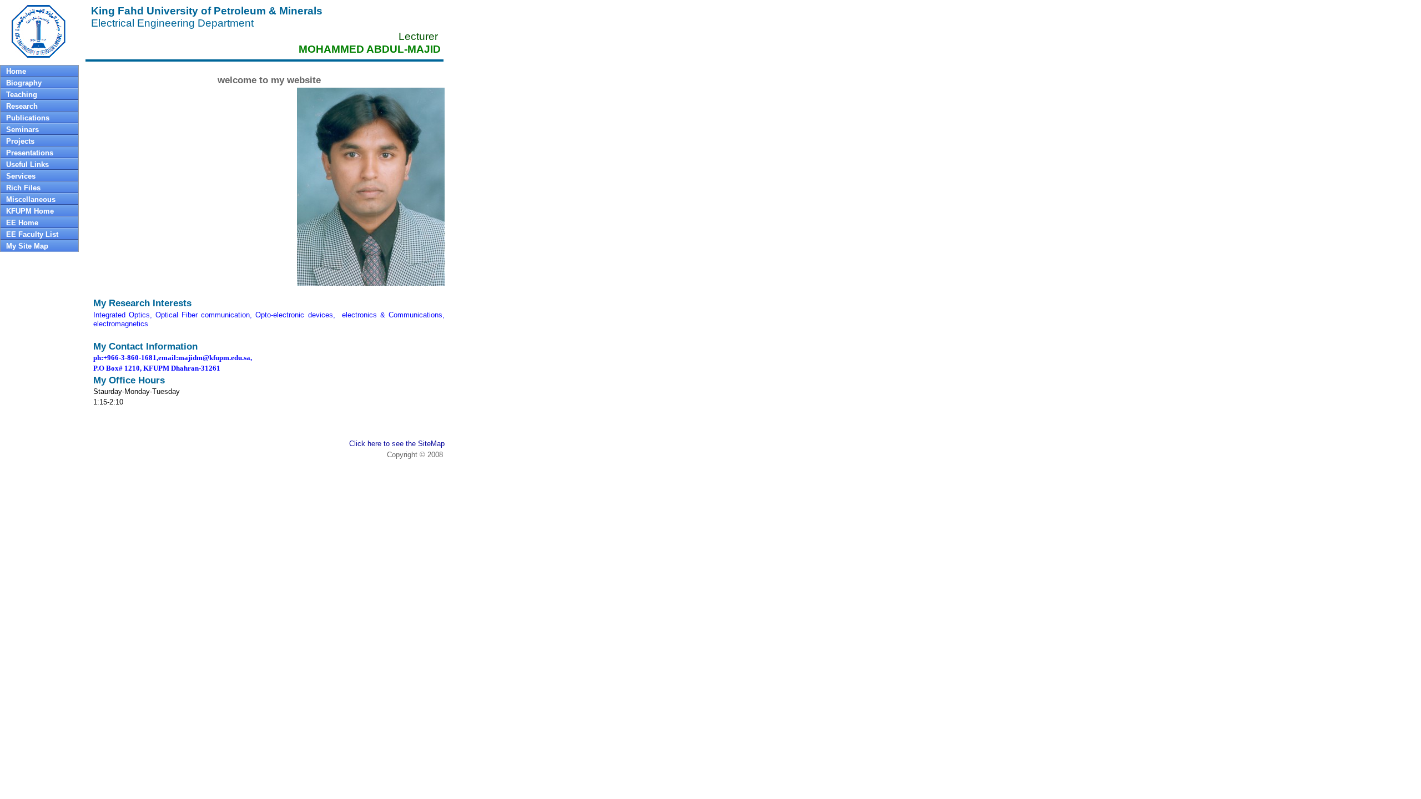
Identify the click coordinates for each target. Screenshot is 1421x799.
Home (16, 71)
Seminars (22, 129)
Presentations (29, 153)
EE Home (22, 223)
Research (22, 106)
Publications (27, 118)
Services (21, 176)
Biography (24, 83)
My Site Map (27, 246)
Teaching (21, 94)
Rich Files (23, 188)
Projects (20, 141)
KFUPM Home (30, 211)
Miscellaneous (31, 199)
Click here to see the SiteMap (397, 443)
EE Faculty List (32, 234)
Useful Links (27, 164)
